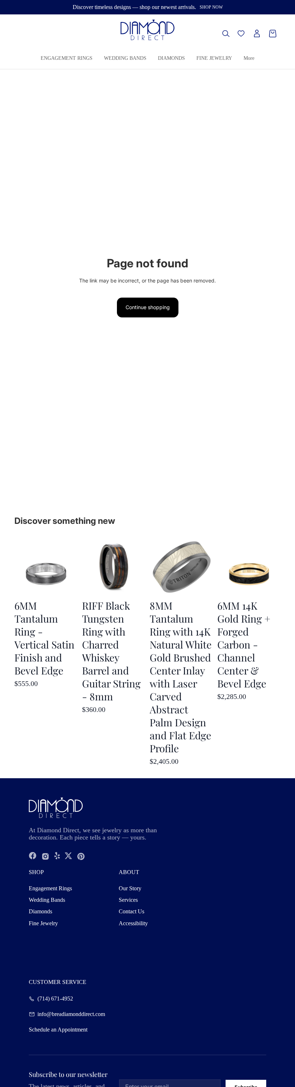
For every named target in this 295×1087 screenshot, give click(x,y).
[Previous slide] (222, 566)
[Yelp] (57, 856)
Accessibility (133, 923)
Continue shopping (148, 307)
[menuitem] (249, 58)
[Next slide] (275, 566)
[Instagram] (45, 856)
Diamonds (40, 911)
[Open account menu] (257, 33)
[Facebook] (33, 856)
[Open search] (226, 33)
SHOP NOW (211, 7)
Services (128, 900)
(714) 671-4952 (55, 999)
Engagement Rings (50, 888)
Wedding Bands (47, 900)
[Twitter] (68, 856)
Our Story (130, 888)
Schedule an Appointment (58, 1030)
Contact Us (131, 911)
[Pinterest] (81, 856)
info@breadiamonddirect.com (71, 1014)
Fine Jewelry (43, 923)
